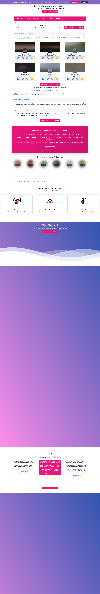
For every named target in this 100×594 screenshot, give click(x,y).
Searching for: (42, 25)
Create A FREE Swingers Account (41, 90)
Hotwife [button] (36, 2)
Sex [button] (46, 2)
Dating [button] (66, 2)
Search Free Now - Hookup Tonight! (74, 27)
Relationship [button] (59, 2)
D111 (31, 168)
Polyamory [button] (51, 2)
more (30, 55)
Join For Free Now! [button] (50, 231)
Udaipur (82, 168)
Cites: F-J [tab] (23, 176)
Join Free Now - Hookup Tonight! (50, 120)
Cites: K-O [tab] (29, 176)
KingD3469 (16, 110)
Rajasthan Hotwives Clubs (42, 15)
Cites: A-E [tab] (17, 176)
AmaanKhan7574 (56, 168)
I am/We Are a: (19, 25)
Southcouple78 (18, 33)
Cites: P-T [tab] (36, 176)
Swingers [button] (30, 2)
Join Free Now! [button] (75, 2)
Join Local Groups (50, 147)
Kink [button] (42, 2)
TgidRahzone (43, 168)
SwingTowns (30, 33)
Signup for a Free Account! (50, 11)
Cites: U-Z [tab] (42, 176)
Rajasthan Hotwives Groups (58, 15)
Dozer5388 (69, 168)
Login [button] (84, 2)
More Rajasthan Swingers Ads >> (50, 84)
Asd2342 (18, 168)
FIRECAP (16, 99)
